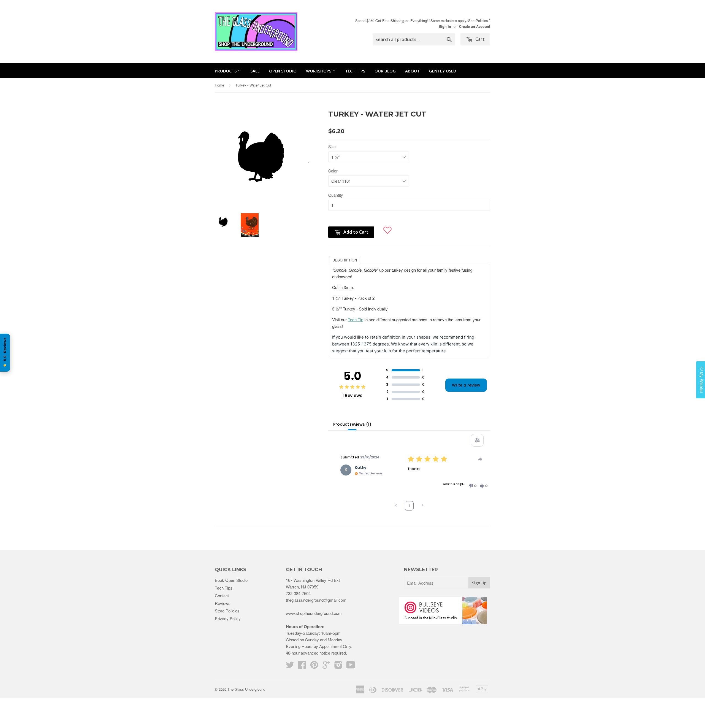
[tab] (344, 259)
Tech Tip (355, 319)
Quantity (335, 195)
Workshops (319, 71)
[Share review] (480, 459)
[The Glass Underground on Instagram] (338, 666)
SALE (255, 71)
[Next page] (422, 506)
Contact (222, 595)
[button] (387, 228)
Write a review (466, 385)
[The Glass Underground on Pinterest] (314, 666)
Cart (479, 39)
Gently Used (442, 71)
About (412, 71)
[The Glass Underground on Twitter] (290, 666)
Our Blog (385, 71)
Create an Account (474, 26)
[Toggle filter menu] (477, 440)
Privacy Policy (228, 618)
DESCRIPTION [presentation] (344, 260)
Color (333, 171)
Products (226, 71)
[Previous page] (396, 506)
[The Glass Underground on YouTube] (350, 666)
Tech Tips (355, 71)
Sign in (445, 26)
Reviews (223, 603)
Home (219, 85)
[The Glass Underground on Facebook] (302, 666)
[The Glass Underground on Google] (326, 666)
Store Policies (227, 611)
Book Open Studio (231, 580)
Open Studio (283, 71)
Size (332, 146)
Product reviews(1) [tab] (352, 424)
